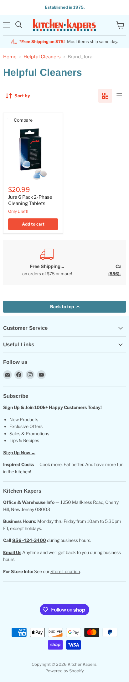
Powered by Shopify (64, 670)
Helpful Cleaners (42, 57)
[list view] (119, 96)
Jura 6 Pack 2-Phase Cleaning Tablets (30, 200)
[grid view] (105, 96)
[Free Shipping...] (47, 262)
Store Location (65, 571)
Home (10, 57)
